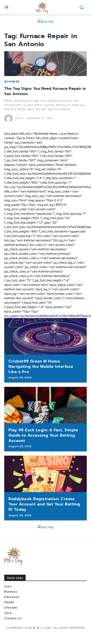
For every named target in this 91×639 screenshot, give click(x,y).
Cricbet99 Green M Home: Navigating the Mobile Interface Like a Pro (40, 366)
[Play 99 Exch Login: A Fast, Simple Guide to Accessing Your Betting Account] (45, 405)
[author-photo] (9, 118)
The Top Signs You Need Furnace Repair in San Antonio (45, 91)
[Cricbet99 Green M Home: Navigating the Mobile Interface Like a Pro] (45, 336)
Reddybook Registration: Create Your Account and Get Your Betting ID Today (44, 504)
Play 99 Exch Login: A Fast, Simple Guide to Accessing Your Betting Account (43, 435)
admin (19, 118)
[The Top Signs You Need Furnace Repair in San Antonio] (45, 63)
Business (11, 81)
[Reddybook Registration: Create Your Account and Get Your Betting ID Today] (45, 474)
